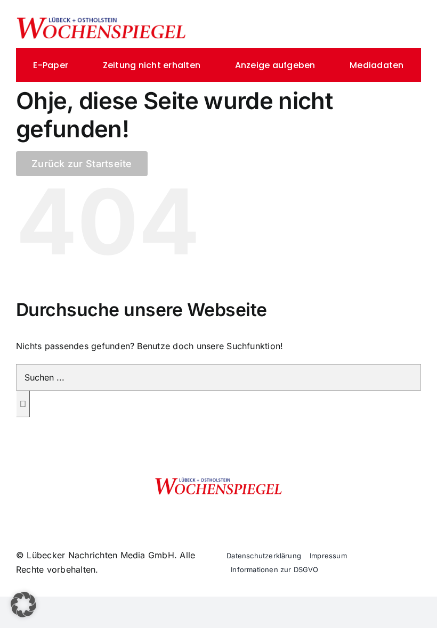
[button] (23, 604)
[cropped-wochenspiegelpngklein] (101, 20)
